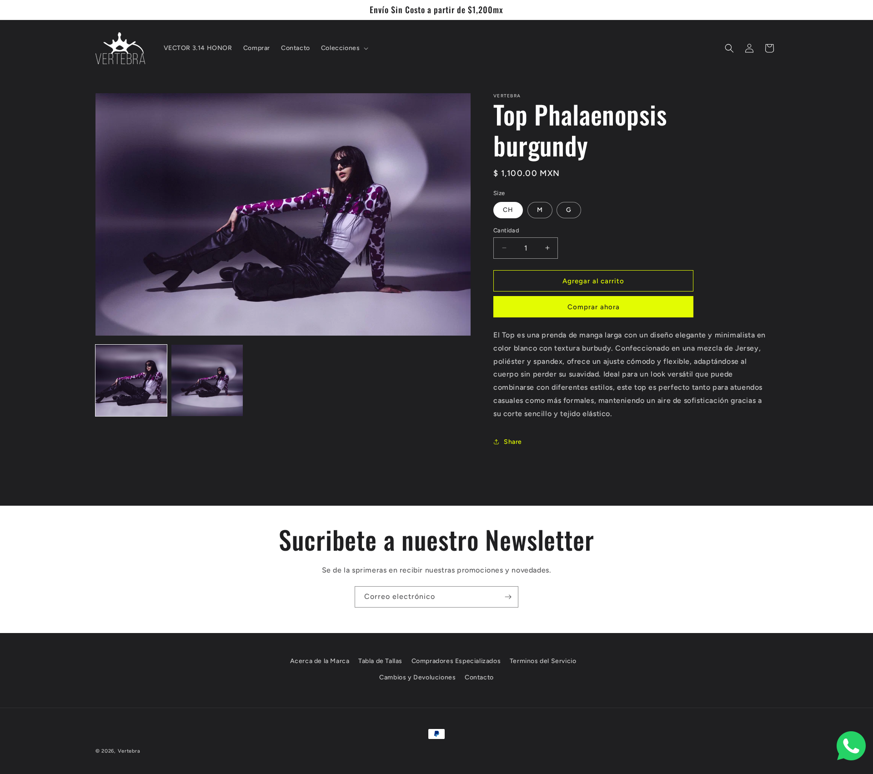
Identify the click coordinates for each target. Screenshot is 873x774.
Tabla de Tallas (380, 661)
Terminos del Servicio (543, 661)
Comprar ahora (593, 307)
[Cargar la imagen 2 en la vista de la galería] (207, 380)
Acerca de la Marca (320, 661)
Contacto (479, 677)
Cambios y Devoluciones (417, 677)
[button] (344, 48)
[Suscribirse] (508, 597)
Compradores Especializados (456, 661)
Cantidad (506, 229)
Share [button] (513, 442)
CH (508, 209)
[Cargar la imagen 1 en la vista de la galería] (131, 380)
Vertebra (129, 751)
